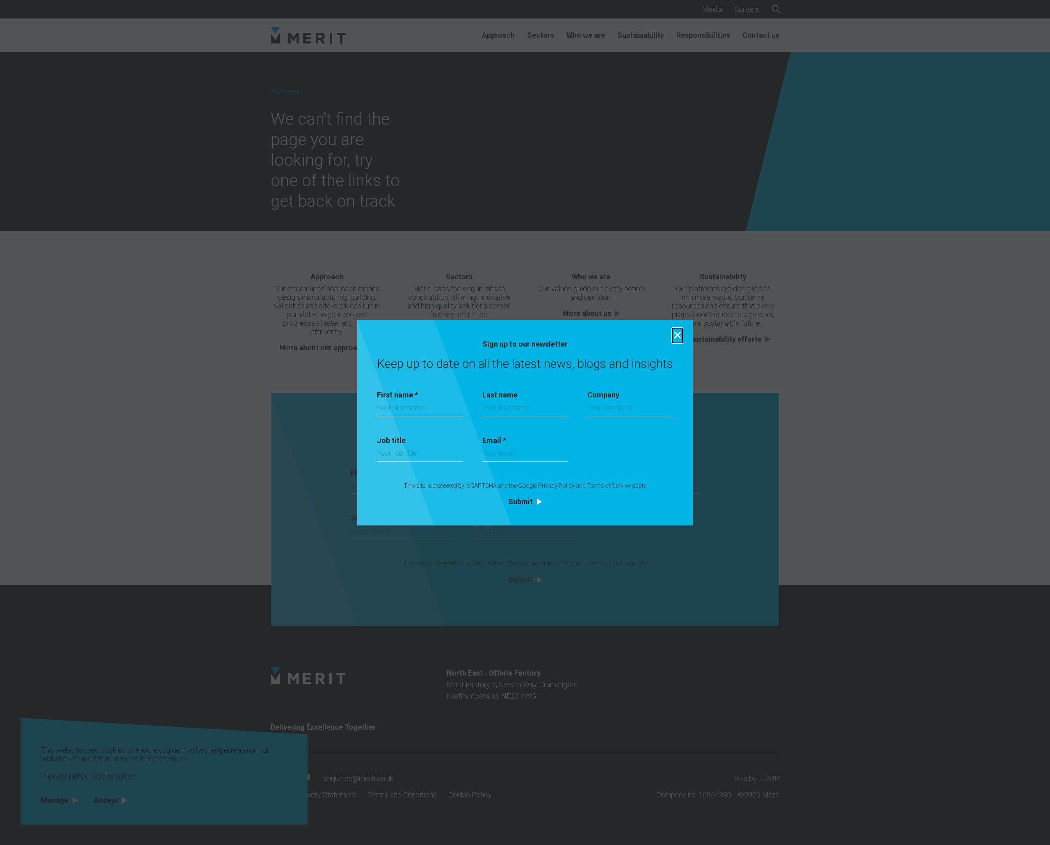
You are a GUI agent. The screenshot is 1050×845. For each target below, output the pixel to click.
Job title (391, 440)
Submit (520, 501)
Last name (500, 395)
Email (494, 440)
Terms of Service (609, 485)
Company (603, 395)
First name (397, 395)
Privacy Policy (556, 485)
